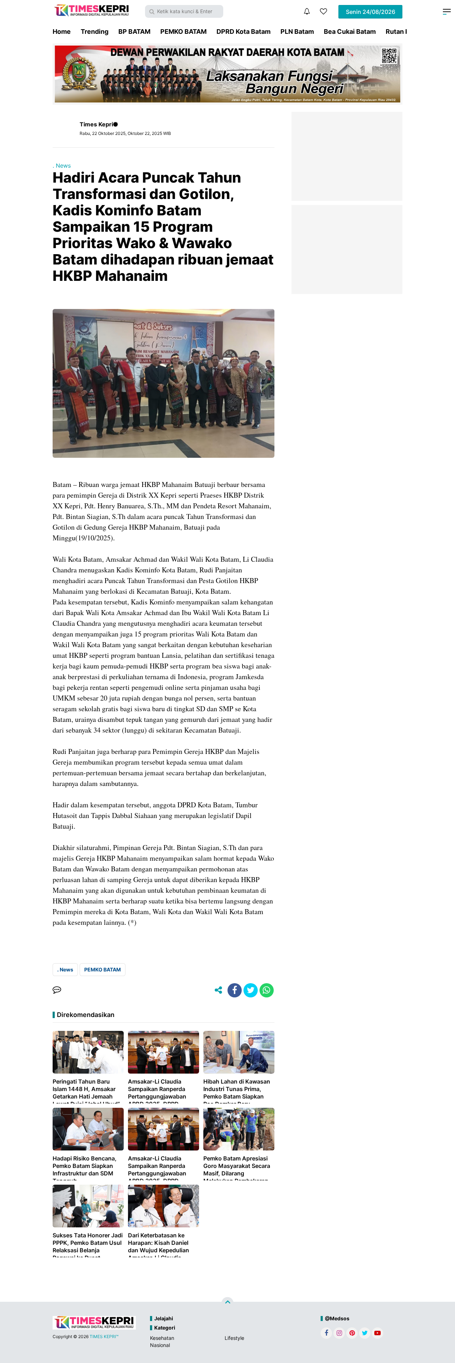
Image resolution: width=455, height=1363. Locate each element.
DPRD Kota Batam (243, 31)
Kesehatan (162, 1338)
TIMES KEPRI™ (104, 1336)
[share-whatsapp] (266, 990)
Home (62, 31)
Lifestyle (234, 1338)
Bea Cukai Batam (350, 31)
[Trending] (323, 11)
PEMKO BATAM (183, 31)
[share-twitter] (250, 990)
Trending (94, 31)
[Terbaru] (306, 11)
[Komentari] (57, 990)
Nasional (160, 1345)
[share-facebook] (235, 990)
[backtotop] (227, 1303)
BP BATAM (134, 31)
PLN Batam (297, 31)
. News (62, 165)
